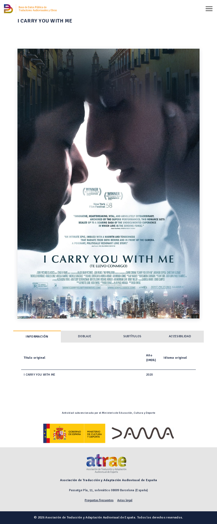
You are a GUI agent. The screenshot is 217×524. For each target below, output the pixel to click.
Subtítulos (132, 336)
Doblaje (84, 336)
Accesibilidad (180, 336)
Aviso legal (124, 500)
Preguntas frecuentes (99, 500)
